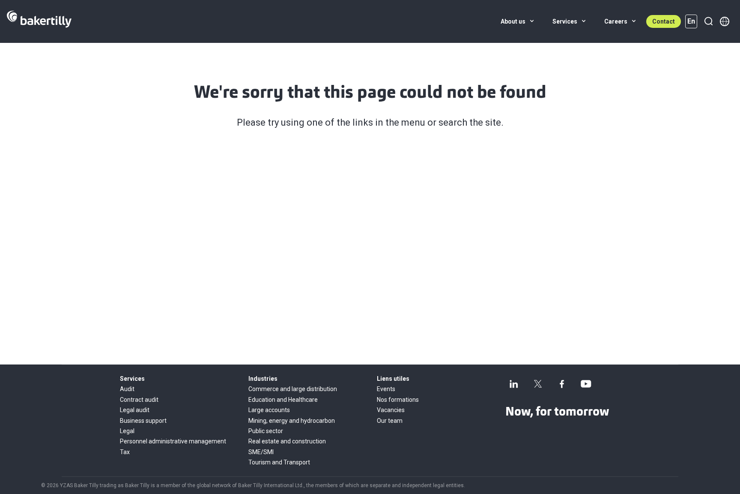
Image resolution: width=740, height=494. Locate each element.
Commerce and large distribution (292, 389)
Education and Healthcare (283, 399)
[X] (537, 383)
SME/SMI (261, 452)
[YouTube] (585, 383)
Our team (390, 420)
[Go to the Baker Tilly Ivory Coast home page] (39, 21)
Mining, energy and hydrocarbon (291, 420)
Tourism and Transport (279, 462)
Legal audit (134, 410)
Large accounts (269, 410)
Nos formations (398, 399)
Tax (125, 452)
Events (386, 389)
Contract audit (139, 399)
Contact (663, 21)
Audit (127, 389)
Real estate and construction (287, 441)
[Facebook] (561, 383)
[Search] (708, 21)
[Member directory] (724, 21)
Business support (143, 420)
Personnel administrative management (173, 441)
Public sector (265, 431)
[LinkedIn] (513, 383)
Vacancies (391, 410)
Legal (127, 431)
